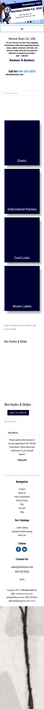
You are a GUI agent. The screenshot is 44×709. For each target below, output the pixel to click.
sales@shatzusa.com (22, 566)
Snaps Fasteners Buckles (22, 325)
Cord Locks (22, 258)
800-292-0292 (27, 71)
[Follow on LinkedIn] (24, 549)
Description (13, 432)
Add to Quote (18, 412)
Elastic (22, 161)
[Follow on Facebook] (18, 549)
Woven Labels (22, 306)
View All (7, 325)
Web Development (16, 601)
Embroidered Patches (22, 209)
